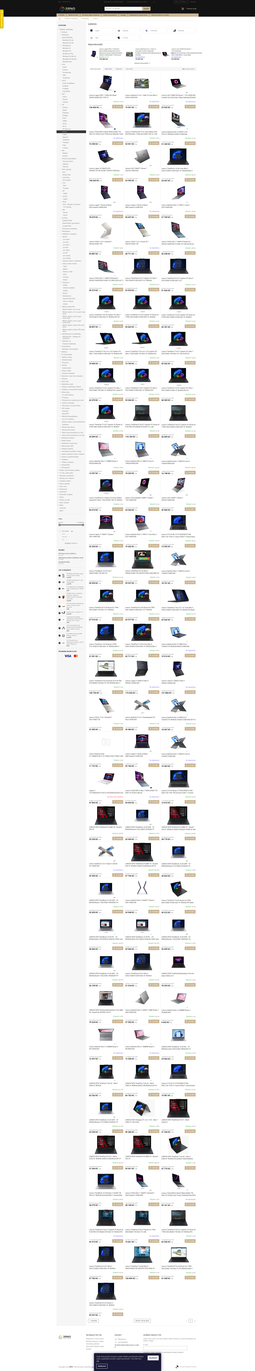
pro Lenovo (66, 255)
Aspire (65, 67)
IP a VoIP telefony (68, 395)
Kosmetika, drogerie (66, 494)
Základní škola (67, 220)
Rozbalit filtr (70, 543)
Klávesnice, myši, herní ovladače (72, 376)
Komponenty (66, 346)
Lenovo (64, 132)
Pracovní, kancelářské (69, 158)
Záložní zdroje (66, 440)
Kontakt (88, 1349)
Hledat (146, 9)
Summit (65, 156)
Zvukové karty (66, 368)
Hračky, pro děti (65, 500)
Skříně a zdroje (67, 357)
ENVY (64, 118)
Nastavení (102, 1366)
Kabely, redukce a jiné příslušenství (73, 422)
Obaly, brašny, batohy (70, 263)
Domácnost (63, 489)
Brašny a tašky (68, 271)
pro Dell (65, 247)
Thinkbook (66, 140)
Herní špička (67, 180)
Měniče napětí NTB (68, 307)
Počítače (64, 32)
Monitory (64, 352)
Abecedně (129, 69)
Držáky (65, 285)
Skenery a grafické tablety (70, 457)
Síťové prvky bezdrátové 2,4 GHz (72, 432)
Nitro (64, 185)
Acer (63, 64)
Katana (65, 212)
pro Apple (66, 239)
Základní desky (67, 360)
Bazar (61, 510)
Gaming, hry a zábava (67, 478)
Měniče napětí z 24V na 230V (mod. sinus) (72, 317)
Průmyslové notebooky (69, 228)
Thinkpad (66, 142)
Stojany (65, 290)
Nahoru (94, 1321)
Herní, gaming (66, 169)
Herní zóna (65, 381)
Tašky (65, 266)
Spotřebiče (63, 492)
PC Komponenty (67, 354)
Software (64, 379)
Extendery (65, 424)
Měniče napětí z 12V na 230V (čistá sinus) (74, 313)
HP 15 (64, 126)
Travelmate (66, 78)
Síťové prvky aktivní (68, 427)
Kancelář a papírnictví (67, 475)
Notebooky (65, 35)
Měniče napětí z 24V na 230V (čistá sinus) (72, 321)
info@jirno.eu (122, 1339)
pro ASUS (66, 245)
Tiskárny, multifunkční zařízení (71, 387)
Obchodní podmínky (92, 1344)
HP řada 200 (67, 129)
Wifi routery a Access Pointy (71, 405)
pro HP (65, 253)
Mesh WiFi (65, 414)
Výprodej (63, 508)
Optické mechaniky (68, 373)
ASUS (64, 80)
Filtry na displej (68, 301)
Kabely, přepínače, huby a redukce (73, 454)
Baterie (65, 236)
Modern (65, 153)
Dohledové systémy (68, 438)
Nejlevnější (108, 69)
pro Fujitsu (66, 250)
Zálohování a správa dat (69, 443)
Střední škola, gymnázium (71, 223)
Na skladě (67, 531)
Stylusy (65, 293)
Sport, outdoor (64, 502)
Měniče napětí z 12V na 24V (71, 309)
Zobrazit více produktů (141, 63)
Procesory (65, 362)
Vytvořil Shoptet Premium (188, 1367)
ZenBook (65, 86)
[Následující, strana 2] (190, 1321)
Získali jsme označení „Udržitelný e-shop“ (71, 558)
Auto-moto (63, 486)
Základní (65, 164)
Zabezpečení (67, 296)
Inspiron (65, 99)
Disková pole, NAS (67, 446)
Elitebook (66, 113)
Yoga (64, 145)
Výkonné (65, 166)
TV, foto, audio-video (66, 473)
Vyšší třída (66, 177)
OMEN (65, 121)
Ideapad (65, 137)
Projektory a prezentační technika (72, 389)
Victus (65, 123)
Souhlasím (153, 1358)
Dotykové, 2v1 (66, 341)
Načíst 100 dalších (142, 1321)
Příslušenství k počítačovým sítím (73, 400)
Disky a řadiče (66, 371)
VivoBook (66, 88)
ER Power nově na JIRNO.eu (67, 553)
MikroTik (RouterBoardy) (69, 416)
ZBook (65, 110)
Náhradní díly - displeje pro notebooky (71, 337)
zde (97, 1361)
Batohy (65, 269)
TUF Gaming (67, 207)
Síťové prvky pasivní (68, 430)
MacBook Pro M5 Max (70, 59)
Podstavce (66, 282)
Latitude (65, 102)
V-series (65, 148)
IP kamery (65, 397)
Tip (64, 539)
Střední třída (67, 175)
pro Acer (66, 242)
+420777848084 (123, 1342)
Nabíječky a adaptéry (70, 234)
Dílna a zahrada (65, 484)
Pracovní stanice (68, 161)
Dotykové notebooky (69, 344)
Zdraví (62, 497)
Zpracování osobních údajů (95, 1346)
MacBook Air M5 (68, 53)
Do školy (65, 218)
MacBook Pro (67, 51)
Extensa (65, 70)
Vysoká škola (67, 226)
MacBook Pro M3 (68, 40)
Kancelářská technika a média (71, 451)
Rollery (65, 280)
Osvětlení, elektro (65, 481)
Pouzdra (65, 277)
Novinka (66, 537)
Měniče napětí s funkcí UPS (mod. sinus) (74, 326)
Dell (63, 94)
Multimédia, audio (67, 384)
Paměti (64, 365)
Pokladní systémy (67, 449)
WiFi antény (66, 408)
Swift (64, 75)
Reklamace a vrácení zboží (113, 2)
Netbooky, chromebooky (70, 349)
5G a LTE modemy (68, 419)
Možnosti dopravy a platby (137, 2)
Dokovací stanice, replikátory (72, 261)
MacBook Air (67, 48)
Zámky (65, 304)
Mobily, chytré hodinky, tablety (70, 470)
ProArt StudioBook (68, 83)
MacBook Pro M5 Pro (69, 56)
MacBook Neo (67, 61)
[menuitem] (61, 15)
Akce (65, 534)
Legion (65, 134)
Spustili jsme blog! (64, 562)
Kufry (65, 274)
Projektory (65, 459)
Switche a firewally (68, 403)
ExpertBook (66, 91)
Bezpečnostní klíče (69, 298)
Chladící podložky (69, 288)
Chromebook (67, 72)
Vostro (65, 97)
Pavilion (65, 107)
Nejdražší (119, 69)
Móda (61, 505)
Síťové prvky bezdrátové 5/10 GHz (73, 435)
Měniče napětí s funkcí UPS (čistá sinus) (73, 330)
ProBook (65, 115)
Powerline (65, 411)
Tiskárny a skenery (68, 462)
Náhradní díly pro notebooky (71, 334)
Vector (65, 215)
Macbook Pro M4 (68, 43)
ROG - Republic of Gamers (71, 204)
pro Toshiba (67, 258)
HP (63, 105)
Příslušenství (67, 45)
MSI (63, 150)
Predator (66, 188)
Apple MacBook (67, 37)
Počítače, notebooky (66, 29)
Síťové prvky (66, 392)
